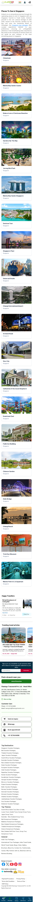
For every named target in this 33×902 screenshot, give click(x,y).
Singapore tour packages (20, 25)
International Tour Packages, (10, 842)
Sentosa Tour (8, 223)
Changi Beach (8, 526)
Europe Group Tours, (24, 812)
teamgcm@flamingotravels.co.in (14, 708)
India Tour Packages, (8, 839)
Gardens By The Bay (10, 141)
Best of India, (21, 809)
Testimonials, (26, 848)
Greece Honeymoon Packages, (10, 829)
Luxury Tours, (5, 812)
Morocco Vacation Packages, (10, 782)
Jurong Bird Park (9, 168)
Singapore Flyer (8, 251)
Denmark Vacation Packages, (10, 792)
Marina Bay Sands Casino (12, 86)
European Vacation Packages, (10, 767)
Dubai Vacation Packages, (9, 765)
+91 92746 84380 (11, 706)
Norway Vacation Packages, (9, 789)
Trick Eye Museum (9, 554)
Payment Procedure (8, 879)
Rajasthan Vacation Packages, (10, 772)
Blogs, (16, 845)
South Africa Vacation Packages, (11, 758)
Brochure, (4, 848)
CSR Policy (5, 884)
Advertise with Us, (25, 851)
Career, (3, 851)
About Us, (11, 848)
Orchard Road (8, 334)
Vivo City (6, 361)
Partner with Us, (14, 851)
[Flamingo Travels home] (8, 2)
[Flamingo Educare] (18, 871)
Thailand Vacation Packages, (10, 753)
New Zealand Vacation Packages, (11, 763)
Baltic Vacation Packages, (9, 787)
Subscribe (26, 670)
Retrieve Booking (6, 853)
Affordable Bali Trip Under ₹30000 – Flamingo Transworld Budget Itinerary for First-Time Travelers (14, 646)
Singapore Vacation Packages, (10, 748)
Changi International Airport (13, 306)
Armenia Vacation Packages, (10, 794)
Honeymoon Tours (7, 834)
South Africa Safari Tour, (8, 809)
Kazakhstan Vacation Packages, (11, 777)
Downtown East (8, 416)
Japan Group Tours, (7, 814)
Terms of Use (21, 881)
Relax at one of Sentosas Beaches (15, 113)
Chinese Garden (9, 471)
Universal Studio (9, 278)
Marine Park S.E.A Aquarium (13, 582)
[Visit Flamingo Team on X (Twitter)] (8, 864)
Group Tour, (23, 831)
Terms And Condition (8, 881)
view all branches (16, 681)
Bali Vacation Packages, (8, 750)
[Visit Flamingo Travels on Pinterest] (16, 864)
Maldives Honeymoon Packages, (11, 822)
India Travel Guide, (25, 842)
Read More (5, 612)
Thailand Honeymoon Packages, (11, 826)
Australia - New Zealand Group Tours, (12, 817)
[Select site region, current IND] (20, 2)
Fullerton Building (9, 444)
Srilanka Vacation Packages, (9, 796)
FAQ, (7, 851)
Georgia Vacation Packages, (9, 779)
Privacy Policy (20, 879)
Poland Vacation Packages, (9, 784)
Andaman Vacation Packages (10, 804)
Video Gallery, (22, 845)
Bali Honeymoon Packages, (9, 819)
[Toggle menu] (30, 2)
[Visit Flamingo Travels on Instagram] (20, 864)
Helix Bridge (7, 499)
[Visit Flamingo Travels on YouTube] (12, 864)
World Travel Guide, (7, 845)
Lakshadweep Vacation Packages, (11, 799)
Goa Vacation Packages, (8, 801)
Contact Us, (18, 848)
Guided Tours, (14, 812)
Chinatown (7, 58)
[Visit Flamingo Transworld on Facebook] (3, 864)
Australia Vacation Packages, (10, 760)
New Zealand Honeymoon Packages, (12, 824)
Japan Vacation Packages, (9, 755)
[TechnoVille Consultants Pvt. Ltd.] (7, 871)
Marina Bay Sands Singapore (13, 196)
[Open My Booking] (24, 2)
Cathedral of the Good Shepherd (15, 389)
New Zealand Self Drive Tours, (10, 831)
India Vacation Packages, (8, 770)
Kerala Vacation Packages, (9, 775)
